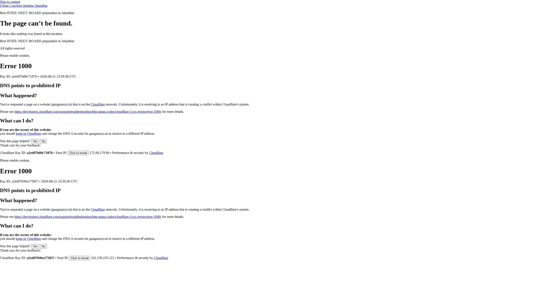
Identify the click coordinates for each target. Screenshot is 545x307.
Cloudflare (98, 104)
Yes (35, 141)
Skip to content (10, 2)
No (43, 141)
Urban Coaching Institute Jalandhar (23, 5)
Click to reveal (78, 153)
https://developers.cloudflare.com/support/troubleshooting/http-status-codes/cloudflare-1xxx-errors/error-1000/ (87, 111)
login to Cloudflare (28, 133)
